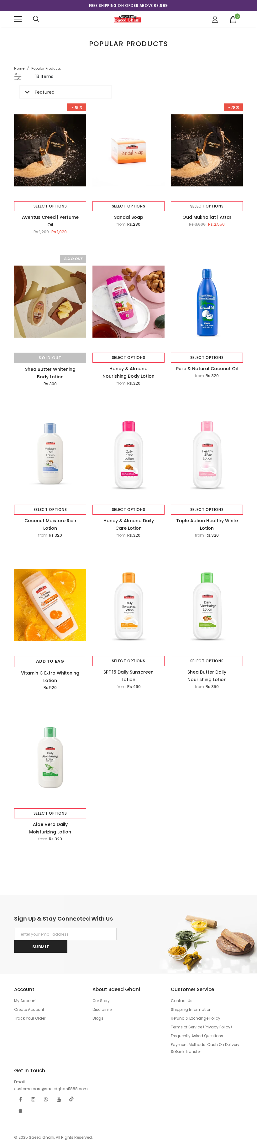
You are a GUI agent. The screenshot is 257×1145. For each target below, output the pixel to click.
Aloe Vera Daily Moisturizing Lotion (50, 828)
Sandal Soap (128, 217)
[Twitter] (71, 1099)
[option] (128, 5)
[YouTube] (59, 1099)
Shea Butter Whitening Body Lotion (50, 373)
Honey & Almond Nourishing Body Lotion (128, 372)
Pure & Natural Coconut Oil (207, 368)
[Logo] (127, 19)
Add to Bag (50, 661)
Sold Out (50, 358)
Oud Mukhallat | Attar (207, 217)
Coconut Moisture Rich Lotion (50, 524)
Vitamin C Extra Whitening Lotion (50, 677)
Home (19, 68)
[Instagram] (33, 1099)
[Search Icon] (36, 19)
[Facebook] (20, 1099)
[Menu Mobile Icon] (18, 19)
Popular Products (46, 68)
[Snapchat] (20, 1110)
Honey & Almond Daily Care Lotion (128, 524)
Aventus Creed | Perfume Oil (50, 221)
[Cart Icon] (233, 19)
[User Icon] (215, 19)
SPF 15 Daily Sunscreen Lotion (128, 676)
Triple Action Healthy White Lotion (207, 524)
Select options (50, 206)
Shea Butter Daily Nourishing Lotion (207, 676)
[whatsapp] (46, 1099)
